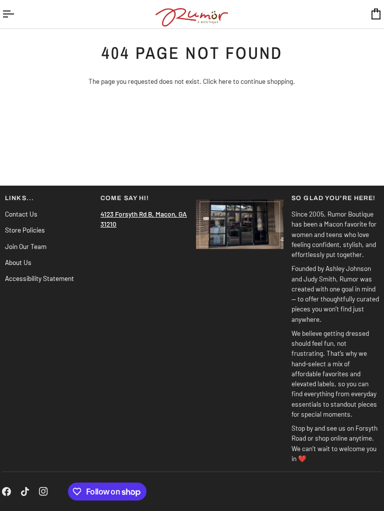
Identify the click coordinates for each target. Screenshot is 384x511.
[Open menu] (17, 14)
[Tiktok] (25, 491)
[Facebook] (6, 491)
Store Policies (25, 230)
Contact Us (21, 214)
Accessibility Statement (39, 278)
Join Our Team (25, 246)
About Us (18, 262)
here (225, 81)
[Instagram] (43, 491)
